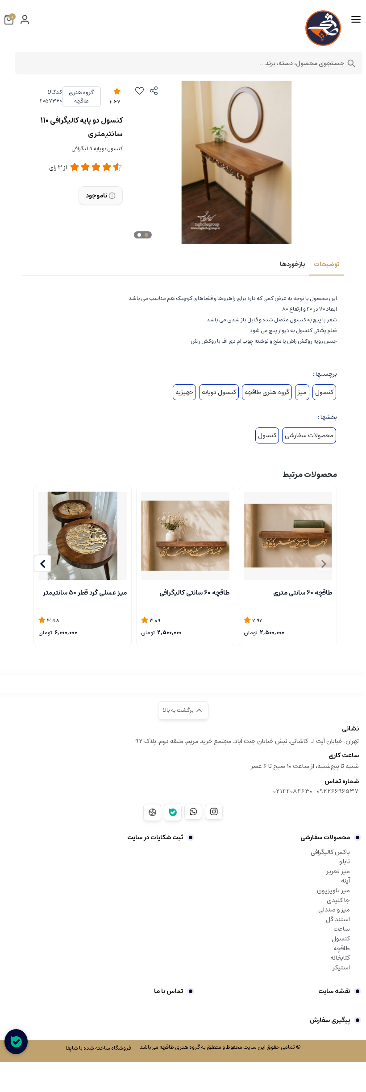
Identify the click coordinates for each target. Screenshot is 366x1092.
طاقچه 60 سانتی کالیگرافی (194, 592)
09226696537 (338, 791)
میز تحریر (338, 871)
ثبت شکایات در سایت (155, 837)
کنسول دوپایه (219, 392)
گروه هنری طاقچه (81, 97)
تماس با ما (168, 991)
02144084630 (293, 791)
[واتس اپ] (193, 812)
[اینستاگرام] (214, 812)
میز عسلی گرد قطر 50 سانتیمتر (85, 592)
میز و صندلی (334, 909)
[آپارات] (152, 812)
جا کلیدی (338, 900)
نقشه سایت (334, 991)
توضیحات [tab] (326, 264)
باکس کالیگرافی (330, 852)
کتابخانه (340, 957)
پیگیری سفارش (330, 1020)
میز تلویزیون (333, 890)
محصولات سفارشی (309, 435)
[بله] (173, 812)
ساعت (341, 929)
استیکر (341, 967)
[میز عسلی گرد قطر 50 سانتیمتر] (82, 536)
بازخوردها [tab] (292, 264)
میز (302, 392)
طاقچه (341, 948)
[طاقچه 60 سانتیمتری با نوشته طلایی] (288, 536)
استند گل (338, 919)
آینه (345, 880)
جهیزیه (184, 392)
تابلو (344, 861)
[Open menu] (356, 20)
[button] (42, 563)
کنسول (324, 392)
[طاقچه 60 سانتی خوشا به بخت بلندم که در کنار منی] (185, 536)
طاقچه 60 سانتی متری (302, 592)
